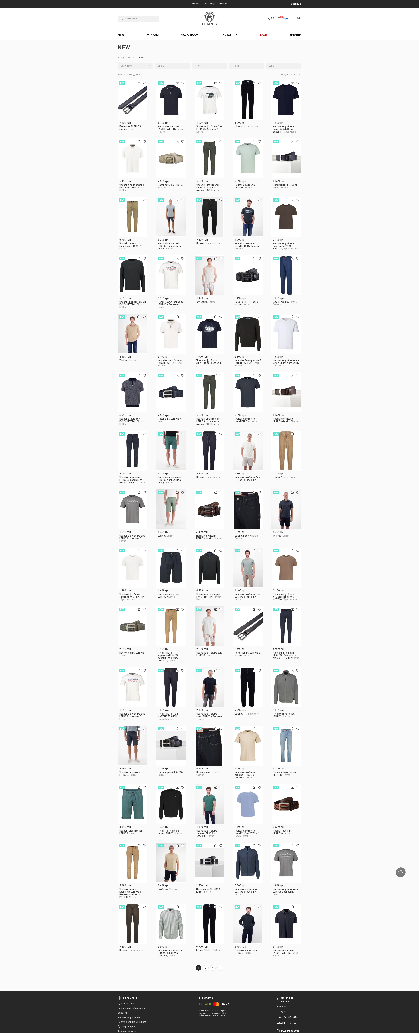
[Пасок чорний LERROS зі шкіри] (248, 626)
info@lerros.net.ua (289, 1023)
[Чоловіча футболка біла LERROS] (209, 626)
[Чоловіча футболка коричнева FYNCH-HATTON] (286, 217)
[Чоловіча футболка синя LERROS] (248, 392)
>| (220, 968)
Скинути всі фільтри (290, 74)
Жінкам (153, 34)
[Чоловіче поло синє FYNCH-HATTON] (171, 100)
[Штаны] (209, 217)
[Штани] (248, 100)
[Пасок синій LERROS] (171, 392)
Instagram (282, 1011)
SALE (263, 34)
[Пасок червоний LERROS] (286, 804)
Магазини (196, 4)
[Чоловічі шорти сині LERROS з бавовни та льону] (171, 217)
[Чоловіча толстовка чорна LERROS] (171, 804)
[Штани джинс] (286, 275)
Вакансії (122, 1012)
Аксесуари (229, 34)
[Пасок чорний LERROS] (171, 746)
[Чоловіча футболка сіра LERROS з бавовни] (132, 509)
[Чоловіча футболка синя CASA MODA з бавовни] (286, 100)
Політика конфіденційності (132, 1022)
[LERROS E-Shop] (209, 18)
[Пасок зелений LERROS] (132, 626)
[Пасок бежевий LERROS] (171, 158)
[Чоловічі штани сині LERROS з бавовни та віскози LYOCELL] (132, 451)
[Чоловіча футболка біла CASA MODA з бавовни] (286, 334)
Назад (121, 58)
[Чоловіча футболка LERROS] (248, 158)
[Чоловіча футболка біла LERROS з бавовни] (209, 100)
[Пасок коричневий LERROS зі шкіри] (286, 392)
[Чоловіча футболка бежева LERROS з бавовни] (248, 746)
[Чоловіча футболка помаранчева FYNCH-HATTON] (286, 568)
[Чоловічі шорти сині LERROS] (171, 568)
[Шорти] (171, 509)
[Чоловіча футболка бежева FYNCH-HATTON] (132, 568)
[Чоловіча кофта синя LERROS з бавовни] (248, 863)
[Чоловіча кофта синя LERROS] (248, 924)
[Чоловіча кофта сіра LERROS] (286, 687)
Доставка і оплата (128, 1003)
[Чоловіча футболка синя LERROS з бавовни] (248, 217)
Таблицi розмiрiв (127, 1031)
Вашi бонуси (210, 4)
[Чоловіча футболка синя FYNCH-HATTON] (248, 804)
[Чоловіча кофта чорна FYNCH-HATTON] (209, 568)
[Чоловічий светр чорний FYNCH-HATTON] (132, 275)
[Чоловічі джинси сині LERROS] (286, 746)
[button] (401, 872)
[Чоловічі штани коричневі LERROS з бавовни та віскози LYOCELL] (171, 626)
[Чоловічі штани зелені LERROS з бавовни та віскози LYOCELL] (209, 158)
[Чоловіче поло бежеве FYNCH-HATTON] (132, 158)
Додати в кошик (133, 130)
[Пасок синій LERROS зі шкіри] (132, 100)
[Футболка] (209, 275)
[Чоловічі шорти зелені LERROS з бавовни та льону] (171, 451)
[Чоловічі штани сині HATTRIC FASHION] (171, 687)
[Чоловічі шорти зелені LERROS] (132, 804)
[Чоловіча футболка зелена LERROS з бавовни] (209, 804)
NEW (121, 34)
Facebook (282, 1006)
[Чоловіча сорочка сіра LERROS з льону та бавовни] (171, 924)
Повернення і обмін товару (132, 1008)
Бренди (295, 34)
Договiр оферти (126, 1026)
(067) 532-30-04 (287, 1017)
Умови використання (129, 1017)
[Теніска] (132, 334)
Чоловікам (189, 34)
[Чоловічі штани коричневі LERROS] (132, 217)
